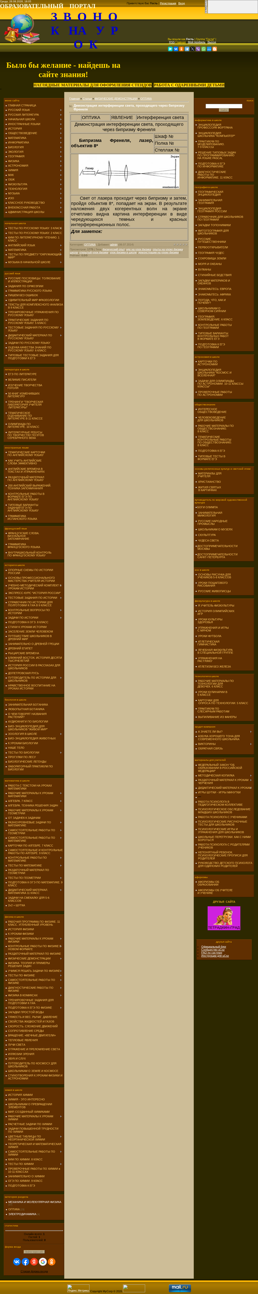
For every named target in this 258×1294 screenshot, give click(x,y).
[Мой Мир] (209, 49)
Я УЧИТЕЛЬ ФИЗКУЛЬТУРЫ (216, 605)
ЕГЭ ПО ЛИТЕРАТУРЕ (22, 374)
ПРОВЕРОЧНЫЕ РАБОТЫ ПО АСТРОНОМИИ (213, 393)
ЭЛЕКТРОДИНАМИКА (22, 1214)
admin (113, 244)
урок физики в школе (123, 252)
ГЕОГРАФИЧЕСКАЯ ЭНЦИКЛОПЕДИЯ (209, 193)
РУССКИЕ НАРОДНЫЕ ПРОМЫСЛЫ (211, 522)
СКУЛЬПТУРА (207, 534)
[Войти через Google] (43, 1262)
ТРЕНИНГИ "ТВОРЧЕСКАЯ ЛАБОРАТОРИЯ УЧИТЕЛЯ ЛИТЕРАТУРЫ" (24, 404)
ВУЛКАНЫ (204, 269)
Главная (180, 42)
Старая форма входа (34, 1271)
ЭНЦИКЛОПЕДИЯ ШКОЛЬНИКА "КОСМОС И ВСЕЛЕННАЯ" (213, 372)
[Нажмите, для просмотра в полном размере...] (129, 187)
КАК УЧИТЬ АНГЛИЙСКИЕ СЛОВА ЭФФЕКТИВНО (23, 462)
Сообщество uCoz (213, 949)
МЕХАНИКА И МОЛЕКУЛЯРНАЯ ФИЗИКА (34, 1201)
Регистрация (168, 3)
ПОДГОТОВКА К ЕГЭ (211, 450)
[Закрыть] (206, 12)
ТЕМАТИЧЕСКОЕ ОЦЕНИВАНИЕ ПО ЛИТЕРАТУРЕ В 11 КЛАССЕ (24, 415)
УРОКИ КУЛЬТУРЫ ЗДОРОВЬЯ (208, 621)
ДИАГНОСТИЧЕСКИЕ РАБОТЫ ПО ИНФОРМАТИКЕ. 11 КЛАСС (214, 174)
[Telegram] (187, 49)
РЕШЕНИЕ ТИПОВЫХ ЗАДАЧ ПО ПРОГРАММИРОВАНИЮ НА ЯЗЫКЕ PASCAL (215, 155)
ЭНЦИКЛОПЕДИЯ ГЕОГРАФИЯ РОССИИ (211, 210)
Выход (212, 42)
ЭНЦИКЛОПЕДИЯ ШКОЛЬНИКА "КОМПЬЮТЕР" (215, 134)
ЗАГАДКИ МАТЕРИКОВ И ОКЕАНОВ (212, 282)
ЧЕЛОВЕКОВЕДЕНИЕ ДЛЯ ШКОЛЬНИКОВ (210, 419)
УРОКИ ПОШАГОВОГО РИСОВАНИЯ (211, 584)
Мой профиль (196, 42)
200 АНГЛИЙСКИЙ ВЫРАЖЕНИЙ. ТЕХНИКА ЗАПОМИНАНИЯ (28, 487)
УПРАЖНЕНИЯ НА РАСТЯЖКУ (208, 660)
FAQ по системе (211, 952)
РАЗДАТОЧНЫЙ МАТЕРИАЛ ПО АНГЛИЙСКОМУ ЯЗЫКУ (24, 479)
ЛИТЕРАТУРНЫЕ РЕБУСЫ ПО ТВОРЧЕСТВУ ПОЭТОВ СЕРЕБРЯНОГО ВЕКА (24, 435)
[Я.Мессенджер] (170, 49)
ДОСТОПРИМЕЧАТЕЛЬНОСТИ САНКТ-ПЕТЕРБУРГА (216, 556)
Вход (181, 3)
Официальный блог (213, 946)
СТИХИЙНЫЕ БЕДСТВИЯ (215, 275)
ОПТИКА (14, 1209)
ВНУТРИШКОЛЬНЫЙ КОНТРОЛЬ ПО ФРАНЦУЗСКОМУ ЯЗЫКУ (28, 554)
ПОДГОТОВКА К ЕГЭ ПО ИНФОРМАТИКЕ (210, 165)
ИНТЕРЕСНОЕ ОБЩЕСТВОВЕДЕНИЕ (211, 410)
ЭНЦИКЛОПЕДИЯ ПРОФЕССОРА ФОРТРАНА (214, 126)
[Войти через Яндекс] (34, 1262)
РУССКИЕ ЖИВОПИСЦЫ (214, 591)
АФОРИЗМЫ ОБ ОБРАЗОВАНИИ (207, 883)
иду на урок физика (138, 249)
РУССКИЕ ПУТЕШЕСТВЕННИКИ (210, 240)
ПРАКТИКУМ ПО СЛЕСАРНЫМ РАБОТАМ (212, 710)
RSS (172, 42)
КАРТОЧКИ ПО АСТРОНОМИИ (206, 363)
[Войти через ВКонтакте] (17, 1262)
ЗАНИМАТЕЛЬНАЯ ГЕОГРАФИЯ (208, 201)
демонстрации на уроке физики (158, 252)
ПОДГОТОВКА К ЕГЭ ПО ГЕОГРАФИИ (210, 346)
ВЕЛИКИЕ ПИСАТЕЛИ (22, 379)
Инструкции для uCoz (215, 955)
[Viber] (198, 49)
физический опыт (114, 249)
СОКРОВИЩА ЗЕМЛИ (212, 258)
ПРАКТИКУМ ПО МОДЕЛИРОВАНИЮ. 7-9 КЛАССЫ (209, 144)
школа (74, 252)
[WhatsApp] (203, 49)
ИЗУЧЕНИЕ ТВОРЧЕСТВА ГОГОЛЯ (23, 386)
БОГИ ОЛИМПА (207, 507)
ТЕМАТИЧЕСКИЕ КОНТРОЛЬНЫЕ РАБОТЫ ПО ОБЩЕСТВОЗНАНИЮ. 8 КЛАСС (213, 441)
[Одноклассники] (181, 49)
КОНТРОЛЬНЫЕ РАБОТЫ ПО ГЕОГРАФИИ (213, 326)
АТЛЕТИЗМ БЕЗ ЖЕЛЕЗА (214, 666)
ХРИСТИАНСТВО (209, 481)
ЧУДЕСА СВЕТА (208, 540)
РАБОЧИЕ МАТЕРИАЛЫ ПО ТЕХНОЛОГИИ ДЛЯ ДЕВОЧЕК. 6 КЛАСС (214, 683)
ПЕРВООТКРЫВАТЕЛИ (213, 247)
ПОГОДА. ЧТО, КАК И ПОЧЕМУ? (210, 301)
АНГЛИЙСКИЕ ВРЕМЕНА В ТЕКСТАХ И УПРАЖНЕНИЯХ (25, 470)
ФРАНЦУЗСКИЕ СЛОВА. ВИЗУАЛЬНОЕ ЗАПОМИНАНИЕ (22, 536)
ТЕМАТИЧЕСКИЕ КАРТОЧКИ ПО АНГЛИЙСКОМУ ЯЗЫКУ (25, 454)
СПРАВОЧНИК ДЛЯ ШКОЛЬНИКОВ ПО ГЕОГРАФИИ (219, 218)
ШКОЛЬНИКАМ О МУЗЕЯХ (215, 529)
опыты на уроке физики (168, 249)
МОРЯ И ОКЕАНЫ (210, 263)
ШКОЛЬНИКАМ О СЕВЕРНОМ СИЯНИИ (210, 310)
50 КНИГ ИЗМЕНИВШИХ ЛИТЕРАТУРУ (22, 395)
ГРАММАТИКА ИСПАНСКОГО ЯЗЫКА (21, 517)
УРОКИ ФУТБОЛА (209, 636)
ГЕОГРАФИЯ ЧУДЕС (211, 252)
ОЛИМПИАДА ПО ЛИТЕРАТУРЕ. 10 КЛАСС (22, 425)
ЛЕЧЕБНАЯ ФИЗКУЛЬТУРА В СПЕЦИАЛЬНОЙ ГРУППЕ (214, 651)
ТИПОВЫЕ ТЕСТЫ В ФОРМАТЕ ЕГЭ (210, 458)
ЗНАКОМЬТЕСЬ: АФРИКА (214, 294)
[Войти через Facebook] (25, 1262)
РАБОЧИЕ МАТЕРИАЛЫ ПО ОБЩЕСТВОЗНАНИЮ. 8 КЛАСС (214, 428)
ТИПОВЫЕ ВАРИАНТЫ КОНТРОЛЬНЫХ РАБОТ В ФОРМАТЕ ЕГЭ (212, 336)
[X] (192, 49)
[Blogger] (214, 49)
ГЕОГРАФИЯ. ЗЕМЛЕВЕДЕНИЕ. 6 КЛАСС (214, 318)
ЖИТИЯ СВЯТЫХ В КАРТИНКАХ (208, 489)
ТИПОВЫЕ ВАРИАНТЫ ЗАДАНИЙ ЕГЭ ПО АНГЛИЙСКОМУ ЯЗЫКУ (22, 507)
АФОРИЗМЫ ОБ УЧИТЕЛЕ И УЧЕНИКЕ (214, 891)
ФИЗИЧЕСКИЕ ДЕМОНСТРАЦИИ (116, 98)
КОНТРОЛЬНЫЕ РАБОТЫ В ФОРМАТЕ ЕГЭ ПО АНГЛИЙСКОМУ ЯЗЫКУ (24, 496)
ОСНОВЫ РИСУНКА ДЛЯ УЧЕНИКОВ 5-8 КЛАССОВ (213, 576)
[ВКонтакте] (176, 49)
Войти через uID (34, 1252)
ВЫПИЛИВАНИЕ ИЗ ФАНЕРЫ (217, 716)
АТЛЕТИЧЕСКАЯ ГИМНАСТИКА (207, 643)
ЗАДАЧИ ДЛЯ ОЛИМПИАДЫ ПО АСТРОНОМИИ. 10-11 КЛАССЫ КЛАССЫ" (219, 383)
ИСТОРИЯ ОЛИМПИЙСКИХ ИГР (214, 612)
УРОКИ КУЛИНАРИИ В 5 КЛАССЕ (211, 693)
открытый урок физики (93, 252)
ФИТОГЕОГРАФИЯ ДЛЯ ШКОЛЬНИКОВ (212, 232)
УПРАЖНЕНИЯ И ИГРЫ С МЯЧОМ (212, 629)
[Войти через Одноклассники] (51, 1262)
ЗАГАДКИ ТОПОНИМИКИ (214, 225)
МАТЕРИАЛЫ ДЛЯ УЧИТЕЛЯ (208, 475)
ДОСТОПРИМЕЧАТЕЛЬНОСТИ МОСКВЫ (216, 547)
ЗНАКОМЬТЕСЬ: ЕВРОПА (214, 288)
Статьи (87, 98)
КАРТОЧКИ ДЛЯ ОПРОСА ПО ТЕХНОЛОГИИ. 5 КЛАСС (221, 702)
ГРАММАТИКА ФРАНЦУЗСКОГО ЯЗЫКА (22, 546)
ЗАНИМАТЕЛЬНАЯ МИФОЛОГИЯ (208, 514)
